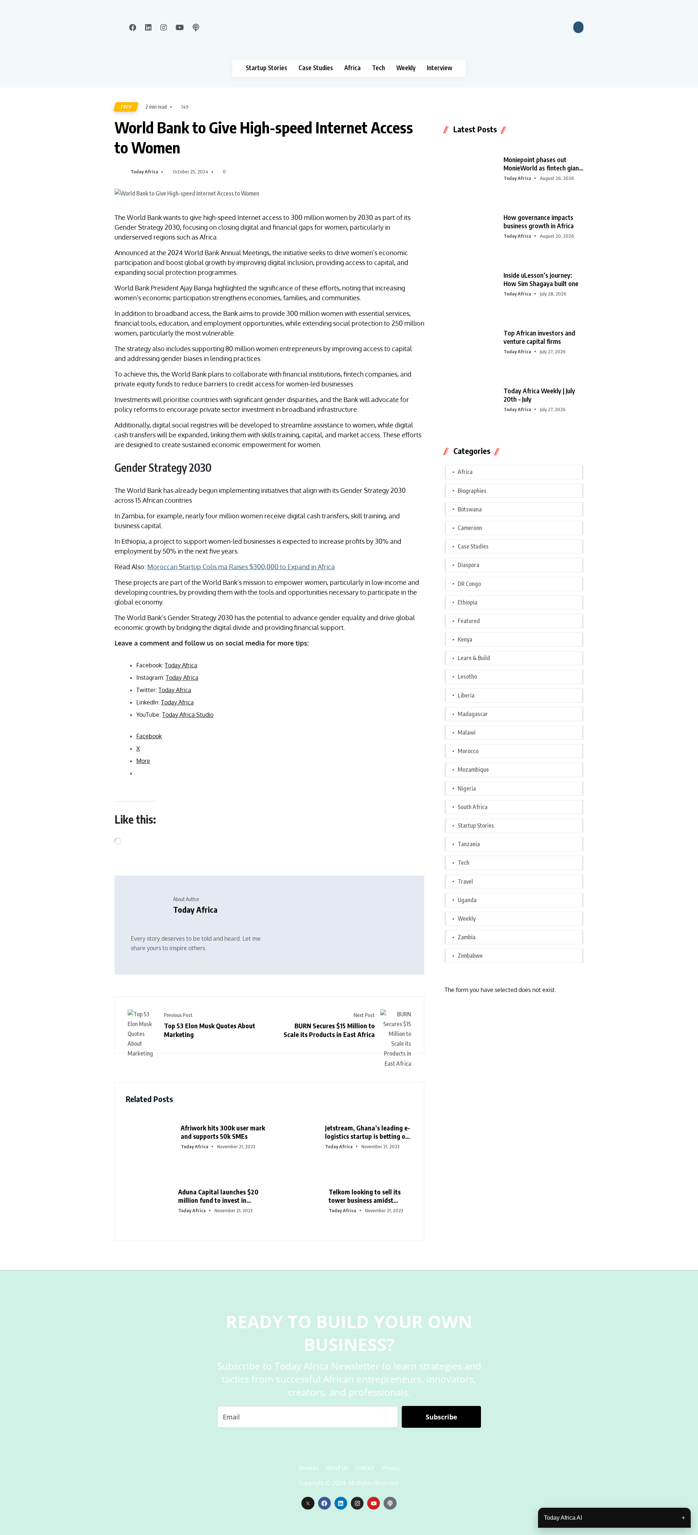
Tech (378, 68)
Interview (439, 68)
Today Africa (144, 171)
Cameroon (470, 527)
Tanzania (469, 844)
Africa (352, 68)
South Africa (473, 807)
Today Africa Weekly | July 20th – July (539, 394)
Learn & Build (474, 658)
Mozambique (473, 769)
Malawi (467, 732)
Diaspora (468, 564)
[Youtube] (373, 1503)
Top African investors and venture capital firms (539, 337)
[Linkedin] (340, 1503)
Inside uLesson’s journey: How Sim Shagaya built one (541, 279)
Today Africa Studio (187, 714)
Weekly (406, 68)
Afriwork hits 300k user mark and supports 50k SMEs (223, 1132)
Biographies (472, 490)
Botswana (470, 509)
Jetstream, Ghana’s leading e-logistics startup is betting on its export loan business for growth (367, 1132)
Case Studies (315, 68)
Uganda (467, 900)
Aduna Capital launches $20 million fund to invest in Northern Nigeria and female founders (219, 1196)
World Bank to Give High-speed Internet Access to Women (264, 137)
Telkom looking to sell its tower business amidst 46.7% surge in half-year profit (365, 1196)
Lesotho (467, 676)
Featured (469, 620)
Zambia (467, 937)
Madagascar (473, 714)
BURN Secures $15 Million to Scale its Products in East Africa (329, 1029)
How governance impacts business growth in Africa (539, 221)
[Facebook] (324, 1503)
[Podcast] (390, 1503)
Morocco (468, 751)
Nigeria (467, 788)
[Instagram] (357, 1503)
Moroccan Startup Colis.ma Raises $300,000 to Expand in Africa (241, 567)
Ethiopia (467, 602)
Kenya (465, 639)
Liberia (466, 695)
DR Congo (469, 583)
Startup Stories (266, 68)
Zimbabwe (470, 955)
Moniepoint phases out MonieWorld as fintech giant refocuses (542, 163)
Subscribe (441, 1417)
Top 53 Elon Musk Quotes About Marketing (209, 1029)
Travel (465, 881)
